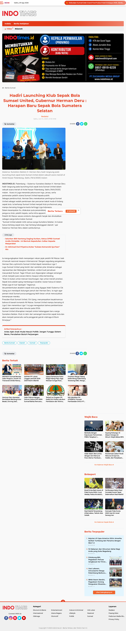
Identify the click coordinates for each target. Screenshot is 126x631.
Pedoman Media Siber (117, 616)
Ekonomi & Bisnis (39, 610)
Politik (71, 616)
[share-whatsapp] (85, 124)
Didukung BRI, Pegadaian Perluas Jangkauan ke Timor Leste (96, 559)
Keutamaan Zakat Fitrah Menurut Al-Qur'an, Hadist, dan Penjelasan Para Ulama (114, 456)
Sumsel (32, 343)
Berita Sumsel (9, 343)
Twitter (20, 621)
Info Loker (91, 610)
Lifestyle (72, 613)
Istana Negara (56, 613)
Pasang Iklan (113, 613)
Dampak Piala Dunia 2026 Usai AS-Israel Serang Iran (112, 513)
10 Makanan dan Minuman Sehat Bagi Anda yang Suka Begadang (104, 550)
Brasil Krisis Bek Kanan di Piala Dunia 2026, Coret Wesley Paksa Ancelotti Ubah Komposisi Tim (93, 492)
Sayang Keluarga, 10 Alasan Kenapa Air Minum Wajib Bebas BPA (114, 435)
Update (71, 211)
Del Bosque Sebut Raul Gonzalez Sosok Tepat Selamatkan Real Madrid (114, 492)
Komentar (10, 124)
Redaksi (112, 610)
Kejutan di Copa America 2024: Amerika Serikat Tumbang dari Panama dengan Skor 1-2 (105, 540)
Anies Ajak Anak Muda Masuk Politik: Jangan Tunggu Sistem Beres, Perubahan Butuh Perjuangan (32, 333)
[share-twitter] (81, 124)
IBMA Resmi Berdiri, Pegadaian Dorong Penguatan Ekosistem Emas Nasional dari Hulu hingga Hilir (97, 582)
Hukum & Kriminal (76, 610)
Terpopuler (44, 343)
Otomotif (54, 616)
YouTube (25, 621)
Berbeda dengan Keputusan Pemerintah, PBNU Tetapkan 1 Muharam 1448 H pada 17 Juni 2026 (93, 435)
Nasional (90, 613)
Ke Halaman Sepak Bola (103, 522)
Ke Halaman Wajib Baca (103, 465)
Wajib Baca (90, 417)
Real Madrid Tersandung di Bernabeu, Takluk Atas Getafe (93, 513)
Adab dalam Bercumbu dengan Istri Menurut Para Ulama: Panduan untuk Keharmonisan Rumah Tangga (93, 456)
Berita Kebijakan (21, 24)
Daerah (19, 29)
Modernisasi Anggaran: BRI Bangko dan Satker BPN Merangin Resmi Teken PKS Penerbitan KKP (96, 3)
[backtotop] (63, 602)
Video (9, 29)
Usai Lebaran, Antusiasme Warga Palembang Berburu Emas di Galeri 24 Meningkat (96, 570)
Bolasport (90, 474)
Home (6, 3)
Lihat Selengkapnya (103, 592)
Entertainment (56, 610)
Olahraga (36, 616)
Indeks (8, 24)
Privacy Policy (114, 619)
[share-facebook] (77, 124)
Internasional (38, 613)
